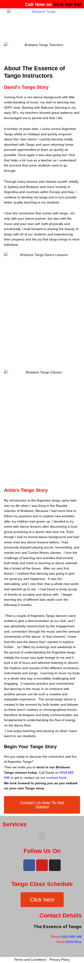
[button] (42, 33)
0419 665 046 (71, 936)
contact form (56, 777)
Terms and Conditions (30, 959)
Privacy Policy (59, 959)
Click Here (74, 942)
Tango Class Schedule (42, 884)
